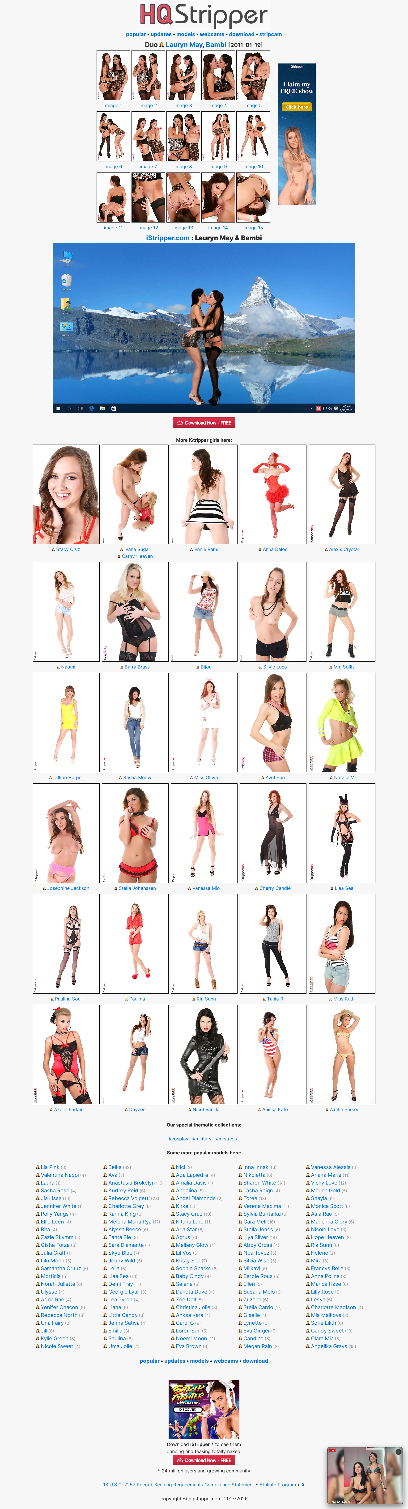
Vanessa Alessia (331, 1167)
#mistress (226, 1139)
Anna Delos (275, 549)
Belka (115, 1167)
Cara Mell (254, 1222)
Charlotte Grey (126, 1206)
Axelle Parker (68, 1109)
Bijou (206, 667)
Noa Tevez (256, 1253)
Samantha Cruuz (61, 1268)
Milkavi (251, 1268)
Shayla (319, 1198)
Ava (112, 1175)
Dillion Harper (68, 777)
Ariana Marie (326, 1175)
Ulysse (49, 1292)
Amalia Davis (191, 1183)
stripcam (270, 34)
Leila (113, 1268)
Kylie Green (54, 1338)
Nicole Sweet (57, 1346)
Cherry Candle (275, 888)
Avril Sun (275, 777)
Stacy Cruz (68, 549)
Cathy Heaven (137, 556)
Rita (45, 1229)
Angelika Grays (329, 1346)
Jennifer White (58, 1206)
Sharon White (259, 1183)
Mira (316, 1260)
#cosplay (178, 1139)
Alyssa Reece (124, 1229)
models (185, 34)
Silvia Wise (256, 1260)
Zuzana (252, 1299)
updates (161, 34)
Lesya (318, 1299)
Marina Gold (325, 1190)
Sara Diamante (126, 1245)
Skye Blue (120, 1253)
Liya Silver (255, 1237)
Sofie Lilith (323, 1323)
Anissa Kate (275, 1109)
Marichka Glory (329, 1222)
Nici (180, 1167)
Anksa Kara (189, 1315)
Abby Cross (257, 1245)
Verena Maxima (262, 1206)
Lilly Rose (322, 1292)
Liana (114, 1307)
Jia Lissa (51, 1198)
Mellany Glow (192, 1245)
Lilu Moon (52, 1260)
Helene (319, 1253)
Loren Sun (188, 1331)
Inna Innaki (256, 1167)
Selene (184, 1284)
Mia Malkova (326, 1315)
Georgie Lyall (124, 1292)
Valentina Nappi (60, 1175)
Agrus (183, 1237)
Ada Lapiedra (192, 1175)
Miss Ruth (344, 999)
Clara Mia (322, 1338)
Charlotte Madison (333, 1307)
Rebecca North (59, 1315)
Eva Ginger (256, 1331)
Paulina (137, 999)
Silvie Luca (275, 667)
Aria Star (186, 1229)
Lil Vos (184, 1253)
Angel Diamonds (196, 1198)
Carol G (185, 1323)
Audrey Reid (123, 1190)
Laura (47, 1183)
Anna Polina (325, 1276)
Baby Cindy (190, 1276)
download (242, 34)
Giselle (251, 1315)
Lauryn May (184, 45)
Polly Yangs (55, 1214)
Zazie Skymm (57, 1237)
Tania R (275, 999)
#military (202, 1139)
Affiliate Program (277, 1485)
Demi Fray (120, 1284)
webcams (212, 34)
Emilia (115, 1331)
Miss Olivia (206, 777)
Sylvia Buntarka (262, 1214)
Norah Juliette (58, 1284)
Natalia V (344, 777)
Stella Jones (258, 1229)
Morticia (51, 1276)
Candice (253, 1338)
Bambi (216, 45)
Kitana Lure (190, 1222)
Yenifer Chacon (59, 1307)
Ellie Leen (52, 1222)
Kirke (182, 1206)
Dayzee (137, 1109)
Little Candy (123, 1315)
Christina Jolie (193, 1307)
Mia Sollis (344, 667)
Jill (44, 1331)
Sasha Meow (137, 777)
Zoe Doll (186, 1299)
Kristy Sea (188, 1260)
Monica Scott (327, 1206)
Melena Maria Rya (130, 1222)
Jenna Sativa (124, 1323)
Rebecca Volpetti (129, 1198)
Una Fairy (52, 1323)
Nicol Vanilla (206, 1109)
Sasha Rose (55, 1190)
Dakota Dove (191, 1292)
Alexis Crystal (344, 549)
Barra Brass (137, 667)
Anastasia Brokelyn (131, 1183)
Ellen (249, 1284)
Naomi (68, 667)
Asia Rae (321, 1214)
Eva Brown (189, 1346)
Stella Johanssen (137, 888)
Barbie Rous (258, 1276)
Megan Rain (257, 1346)
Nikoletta (254, 1175)
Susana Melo (259, 1292)
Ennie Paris (206, 549)
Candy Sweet (327, 1331)
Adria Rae (52, 1299)
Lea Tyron (120, 1299)
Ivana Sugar (137, 549)
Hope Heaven (327, 1237)
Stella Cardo (258, 1307)
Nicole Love (325, 1229)
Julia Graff (53, 1253)
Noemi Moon (191, 1338)
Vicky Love (324, 1183)
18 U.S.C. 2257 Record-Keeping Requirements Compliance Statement (178, 1485)
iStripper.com (168, 238)
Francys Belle (327, 1268)
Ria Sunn (206, 999)
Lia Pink (50, 1167)
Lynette (252, 1323)
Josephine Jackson (68, 888)
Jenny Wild (121, 1260)
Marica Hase (326, 1284)
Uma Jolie (120, 1346)
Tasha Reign (258, 1190)
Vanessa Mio (206, 888)
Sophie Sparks (193, 1268)
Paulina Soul (68, 999)
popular (136, 34)
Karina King (122, 1214)
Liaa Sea (344, 888)
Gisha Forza (55, 1245)
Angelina (186, 1190)
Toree (250, 1198)
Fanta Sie (119, 1237)
